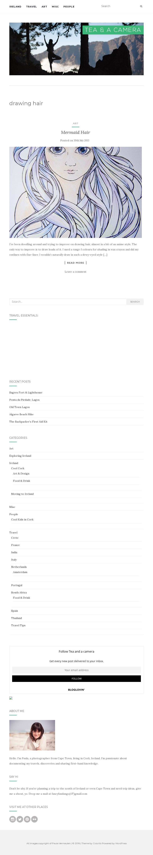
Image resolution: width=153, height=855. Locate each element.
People (68, 6)
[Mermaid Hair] (75, 192)
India (14, 552)
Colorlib (97, 843)
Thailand (16, 618)
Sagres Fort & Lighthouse (25, 392)
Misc (55, 6)
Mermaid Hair (75, 132)
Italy (14, 559)
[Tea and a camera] (76, 49)
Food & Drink (21, 480)
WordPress (121, 843)
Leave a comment (75, 271)
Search (135, 301)
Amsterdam (20, 572)
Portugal (16, 585)
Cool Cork (17, 468)
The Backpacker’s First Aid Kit (28, 421)
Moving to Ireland (22, 494)
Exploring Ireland (20, 455)
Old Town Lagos (19, 407)
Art (44, 6)
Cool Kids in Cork (22, 519)
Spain (14, 610)
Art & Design (21, 473)
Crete (14, 537)
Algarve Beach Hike (21, 414)
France (15, 545)
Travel (31, 6)
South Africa (19, 592)
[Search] (141, 6)
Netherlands (19, 567)
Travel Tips (18, 625)
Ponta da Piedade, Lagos (24, 399)
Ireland (15, 6)
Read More (75, 262)
